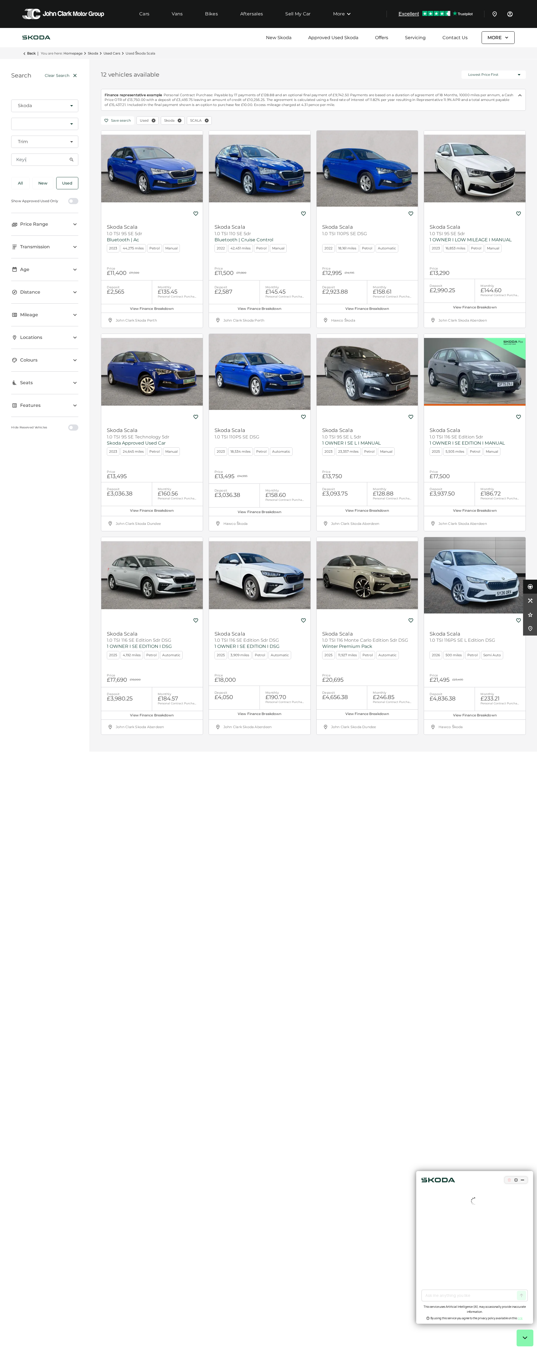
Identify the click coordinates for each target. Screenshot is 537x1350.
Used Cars (111, 53)
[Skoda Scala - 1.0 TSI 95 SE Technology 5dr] (152, 372)
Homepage (73, 53)
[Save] (196, 214)
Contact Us (455, 37)
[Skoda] (36, 38)
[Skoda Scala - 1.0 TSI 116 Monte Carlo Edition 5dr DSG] (367, 575)
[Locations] (495, 14)
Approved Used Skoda (333, 37)
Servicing (415, 37)
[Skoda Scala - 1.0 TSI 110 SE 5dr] (259, 169)
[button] (62, 105)
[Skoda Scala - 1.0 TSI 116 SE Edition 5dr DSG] (152, 575)
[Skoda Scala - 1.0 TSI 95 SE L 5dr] (367, 372)
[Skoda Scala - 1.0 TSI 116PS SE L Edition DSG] (475, 575)
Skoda (93, 53)
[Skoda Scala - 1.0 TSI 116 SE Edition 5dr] (475, 372)
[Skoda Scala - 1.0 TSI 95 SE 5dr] (152, 169)
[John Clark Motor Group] (63, 14)
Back (31, 53)
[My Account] (510, 14)
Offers (381, 37)
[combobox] (44, 106)
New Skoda (278, 37)
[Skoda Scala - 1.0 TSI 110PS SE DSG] (367, 169)
